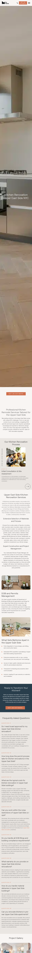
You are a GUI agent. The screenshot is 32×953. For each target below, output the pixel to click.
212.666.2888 (18, 3)
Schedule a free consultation (11, 698)
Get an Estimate (23, 3)
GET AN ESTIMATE (16, 393)
